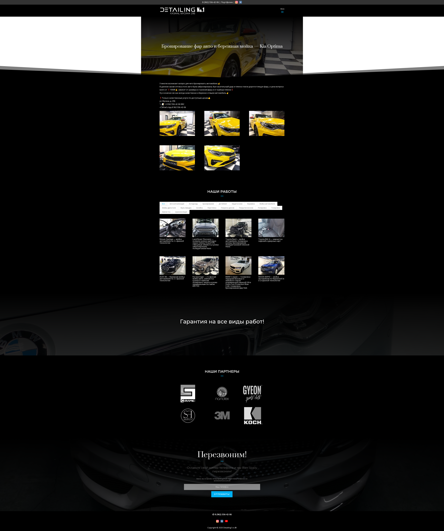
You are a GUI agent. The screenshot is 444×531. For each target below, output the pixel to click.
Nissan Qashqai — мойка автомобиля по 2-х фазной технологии (172, 241)
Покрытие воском (246, 208)
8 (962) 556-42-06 (210, 2)
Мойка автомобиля (267, 204)
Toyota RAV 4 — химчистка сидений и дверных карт (270, 240)
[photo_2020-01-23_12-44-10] (266, 123)
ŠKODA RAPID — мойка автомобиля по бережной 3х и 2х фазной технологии (271, 279)
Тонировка (275, 208)
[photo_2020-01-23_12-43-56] (177, 123)
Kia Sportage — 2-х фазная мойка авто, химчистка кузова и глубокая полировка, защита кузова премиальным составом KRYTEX (205, 281)
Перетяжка (211, 208)
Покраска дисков (227, 208)
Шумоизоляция (181, 212)
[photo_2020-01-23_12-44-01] (222, 123)
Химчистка (166, 212)
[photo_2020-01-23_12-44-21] (222, 157)
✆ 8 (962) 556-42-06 (222, 514)
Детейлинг (223, 204)
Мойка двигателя (169, 208)
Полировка (262, 208)
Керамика (251, 204)
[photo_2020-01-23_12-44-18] (177, 157)
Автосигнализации (177, 204)
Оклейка (199, 208)
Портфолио (227, 2)
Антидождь (193, 204)
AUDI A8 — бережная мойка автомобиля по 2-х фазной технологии (172, 279)
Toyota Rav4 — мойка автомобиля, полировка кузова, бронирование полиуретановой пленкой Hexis (237, 243)
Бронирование (208, 204)
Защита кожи (237, 204)
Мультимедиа (185, 208)
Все (163, 204)
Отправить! (222, 494)
